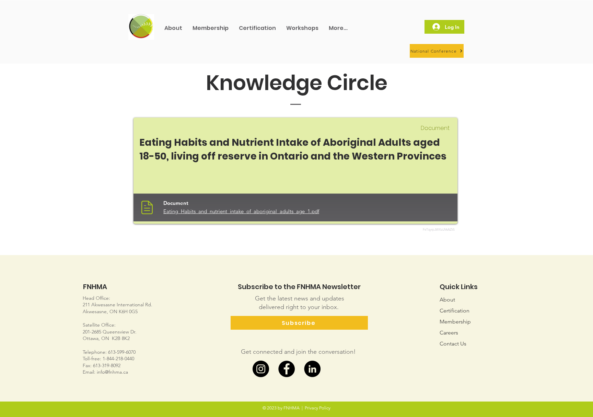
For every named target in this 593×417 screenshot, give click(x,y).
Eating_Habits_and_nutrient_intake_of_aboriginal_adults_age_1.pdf (241, 211)
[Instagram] (261, 369)
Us (453, 343)
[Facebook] (286, 369)
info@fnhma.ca (112, 372)
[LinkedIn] (312, 369)
